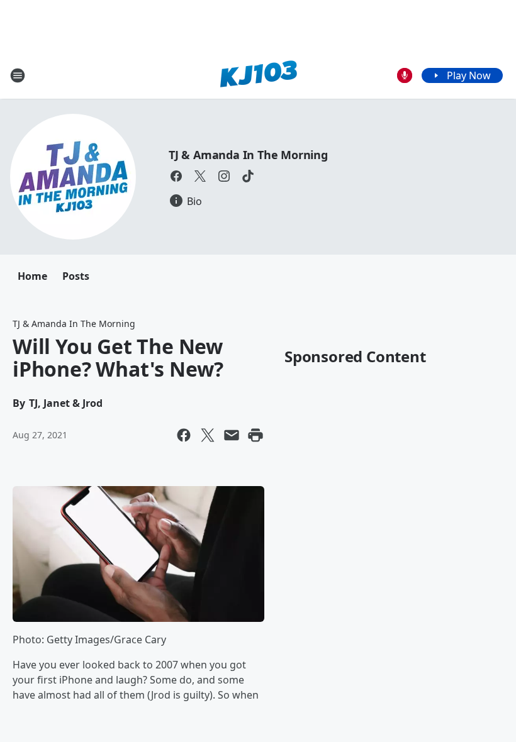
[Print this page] (255, 435)
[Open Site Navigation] (17, 75)
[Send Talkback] (404, 75)
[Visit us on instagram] (224, 176)
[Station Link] (258, 75)
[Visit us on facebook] (176, 176)
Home (32, 276)
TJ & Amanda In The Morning (248, 154)
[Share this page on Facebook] (184, 435)
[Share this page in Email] (231, 435)
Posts (75, 276)
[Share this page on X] (207, 435)
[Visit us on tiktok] (247, 176)
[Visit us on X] (200, 176)
